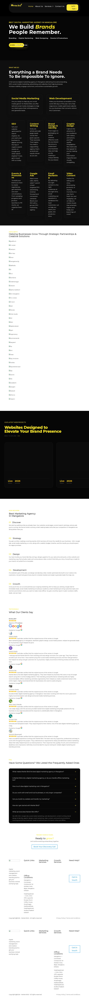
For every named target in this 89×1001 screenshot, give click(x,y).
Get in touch (74, 878)
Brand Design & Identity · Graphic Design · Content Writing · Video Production (33, 564)
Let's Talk (73, 7)
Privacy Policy (60, 918)
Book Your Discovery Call (45, 847)
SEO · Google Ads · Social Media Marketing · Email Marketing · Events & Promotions (35, 596)
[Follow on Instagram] (13, 888)
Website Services (29, 868)
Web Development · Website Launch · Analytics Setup (26, 578)
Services (48, 6)
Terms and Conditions (73, 918)
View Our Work (21, 45)
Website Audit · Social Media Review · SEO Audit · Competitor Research (31, 532)
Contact (26, 871)
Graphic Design (59, 877)
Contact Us (59, 6)
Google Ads (42, 867)
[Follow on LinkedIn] (17, 888)
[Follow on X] (10, 891)
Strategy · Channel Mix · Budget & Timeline (22, 548)
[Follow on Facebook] (10, 888)
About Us (39, 6)
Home (30, 6)
